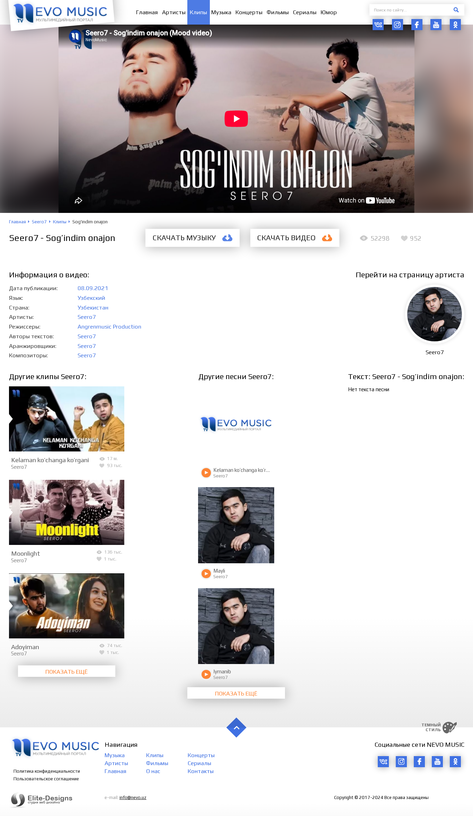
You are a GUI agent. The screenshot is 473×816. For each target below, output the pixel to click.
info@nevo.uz (132, 797)
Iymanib (222, 671)
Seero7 (87, 316)
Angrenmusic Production (109, 326)
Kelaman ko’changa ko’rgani (50, 460)
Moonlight (25, 553)
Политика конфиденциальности (47, 771)
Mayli (219, 571)
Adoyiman (25, 647)
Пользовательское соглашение (46, 778)
